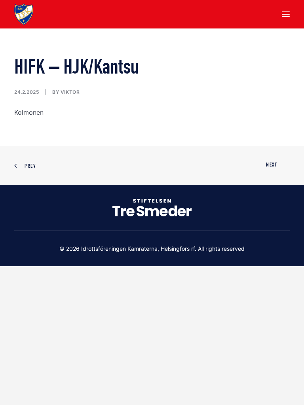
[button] (286, 14)
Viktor (70, 92)
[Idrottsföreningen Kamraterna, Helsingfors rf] (23, 14)
